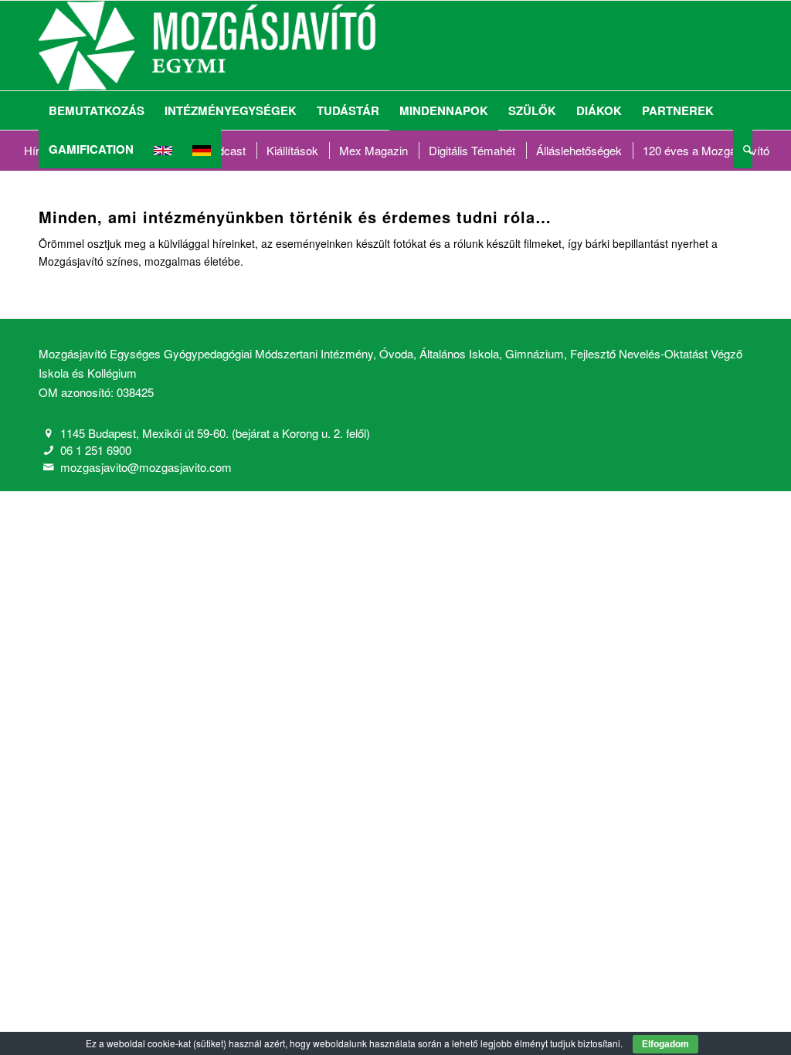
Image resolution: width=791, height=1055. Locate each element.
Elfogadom (665, 1044)
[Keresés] (742, 149)
